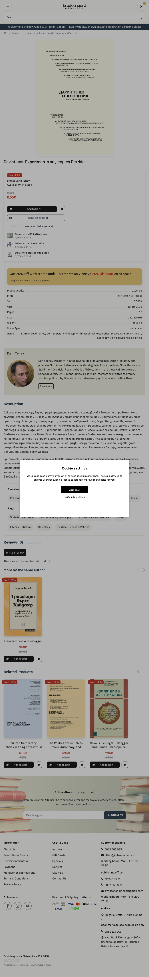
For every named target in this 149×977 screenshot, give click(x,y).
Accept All (74, 489)
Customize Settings (75, 497)
